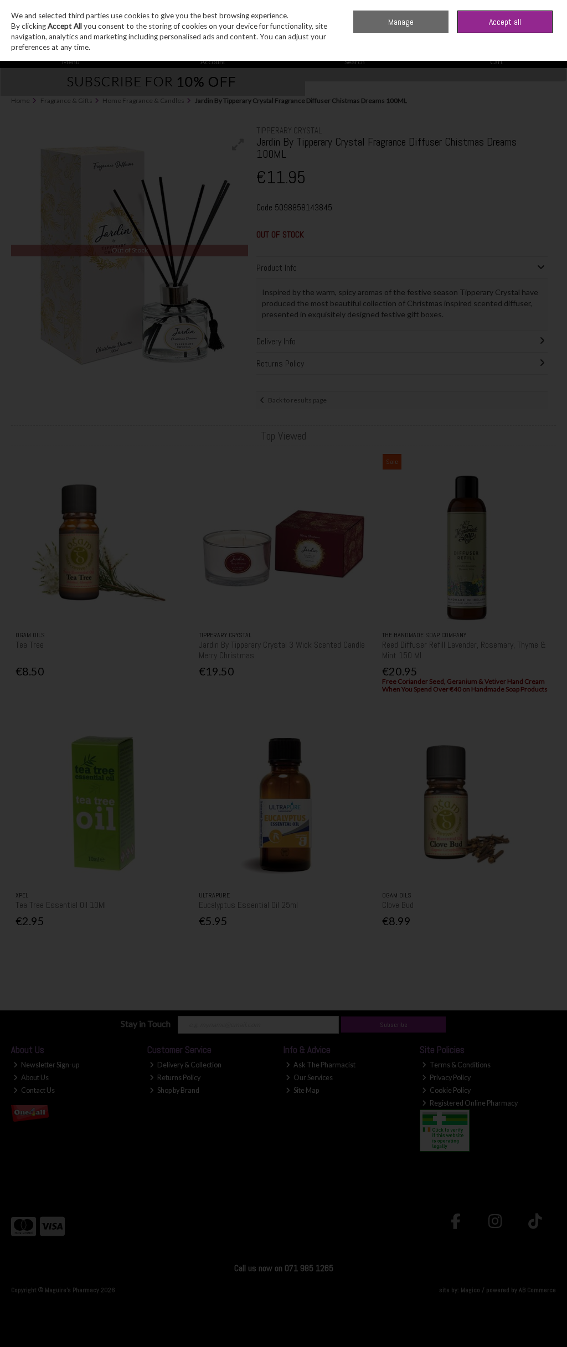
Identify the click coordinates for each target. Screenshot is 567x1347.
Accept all (505, 22)
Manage (401, 22)
